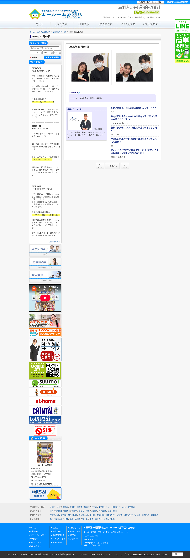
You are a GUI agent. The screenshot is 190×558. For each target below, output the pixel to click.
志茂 (51, 511)
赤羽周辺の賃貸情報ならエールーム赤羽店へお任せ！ (110, 527)
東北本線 (154, 515)
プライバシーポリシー (39, 535)
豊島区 (65, 507)
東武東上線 (83, 515)
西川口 (78, 519)
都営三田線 (72, 515)
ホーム (33, 528)
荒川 (115, 511)
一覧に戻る (112, 166)
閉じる (177, 554)
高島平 (74, 511)
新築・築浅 (57, 531)
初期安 (55, 528)
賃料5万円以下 (58, 535)
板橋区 (52, 507)
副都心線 (145, 515)
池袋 (109, 511)
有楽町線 (100, 515)
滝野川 (67, 511)
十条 (91, 519)
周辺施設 (73, 535)
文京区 (101, 507)
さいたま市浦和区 (113, 507)
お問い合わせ (74, 528)
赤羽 (51, 519)
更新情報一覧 (54, 242)
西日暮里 (102, 511)
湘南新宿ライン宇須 (114, 515)
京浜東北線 (54, 515)
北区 (59, 507)
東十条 (85, 519)
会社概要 (34, 531)
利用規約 (34, 539)
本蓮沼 (106, 519)
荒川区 (72, 507)
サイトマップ (35, 542)
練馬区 (87, 507)
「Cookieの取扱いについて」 (141, 555)
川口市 (79, 507)
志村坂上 (98, 519)
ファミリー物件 (59, 539)
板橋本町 (58, 519)
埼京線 (63, 515)
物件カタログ (35, 546)
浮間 (88, 511)
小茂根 (94, 511)
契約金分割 (57, 542)
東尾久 (81, 511)
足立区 (94, 507)
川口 (66, 519)
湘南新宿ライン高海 (132, 515)
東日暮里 (58, 511)
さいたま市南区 (128, 507)
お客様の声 (73, 539)
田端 (113, 519)
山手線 (92, 515)
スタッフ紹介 (74, 531)
